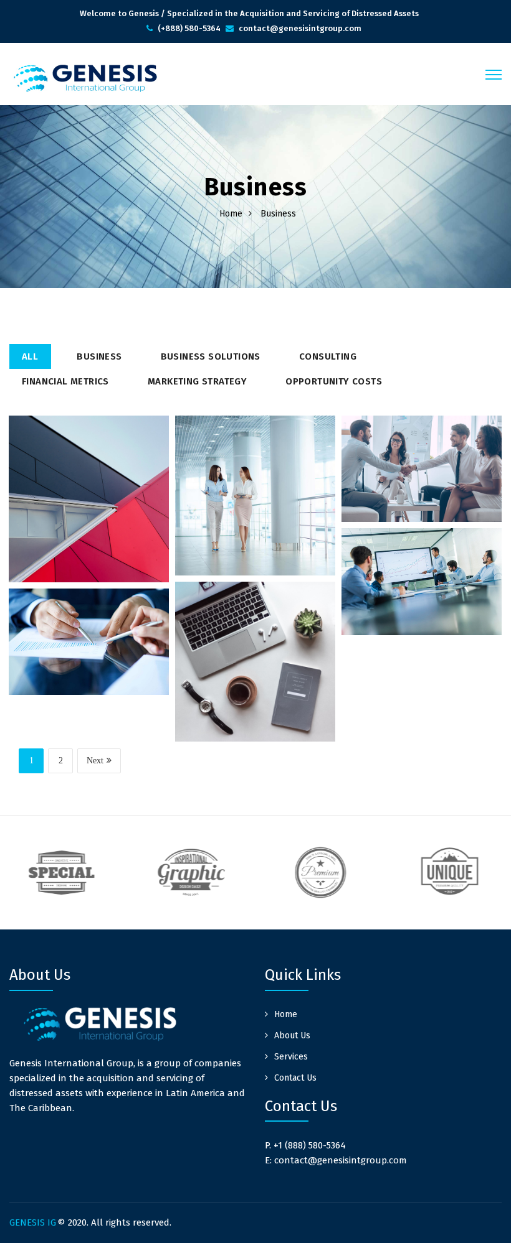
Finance (444, 453)
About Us (292, 1035)
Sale (116, 489)
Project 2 (255, 531)
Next (95, 760)
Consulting (327, 356)
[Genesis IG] (84, 77)
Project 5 (255, 697)
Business (99, 356)
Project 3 (421, 499)
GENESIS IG (32, 1222)
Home (230, 213)
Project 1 (89, 535)
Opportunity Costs (333, 381)
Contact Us (295, 1078)
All (30, 356)
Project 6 (89, 672)
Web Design (109, 625)
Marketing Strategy (197, 381)
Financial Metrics (65, 381)
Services (291, 1056)
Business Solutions (210, 356)
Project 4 (421, 611)
